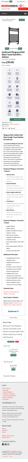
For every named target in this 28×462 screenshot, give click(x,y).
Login (11, 1)
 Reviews (12, 128)
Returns (4, 432)
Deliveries (4, 430)
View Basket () (21, 1)
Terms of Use (5, 456)
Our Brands (5, 399)
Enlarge (15, 48)
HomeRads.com (15, 451)
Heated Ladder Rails (17, 331)
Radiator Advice (6, 437)
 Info (5, 128)
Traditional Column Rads (9, 394)
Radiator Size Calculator (8, 435)
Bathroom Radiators (11, 19)
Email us (4, 428)
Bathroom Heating (15, 334)
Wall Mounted (8, 337)
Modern (6, 334)
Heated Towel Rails (8, 20)
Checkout (13, 355)
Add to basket (17, 119)
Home (3, 19)
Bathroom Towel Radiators (12, 326)
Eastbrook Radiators (14, 124)
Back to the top (6, 388)
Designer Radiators (8, 392)
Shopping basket (14, 349)
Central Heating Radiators (9, 395)
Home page (5, 390)
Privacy (11, 456)
